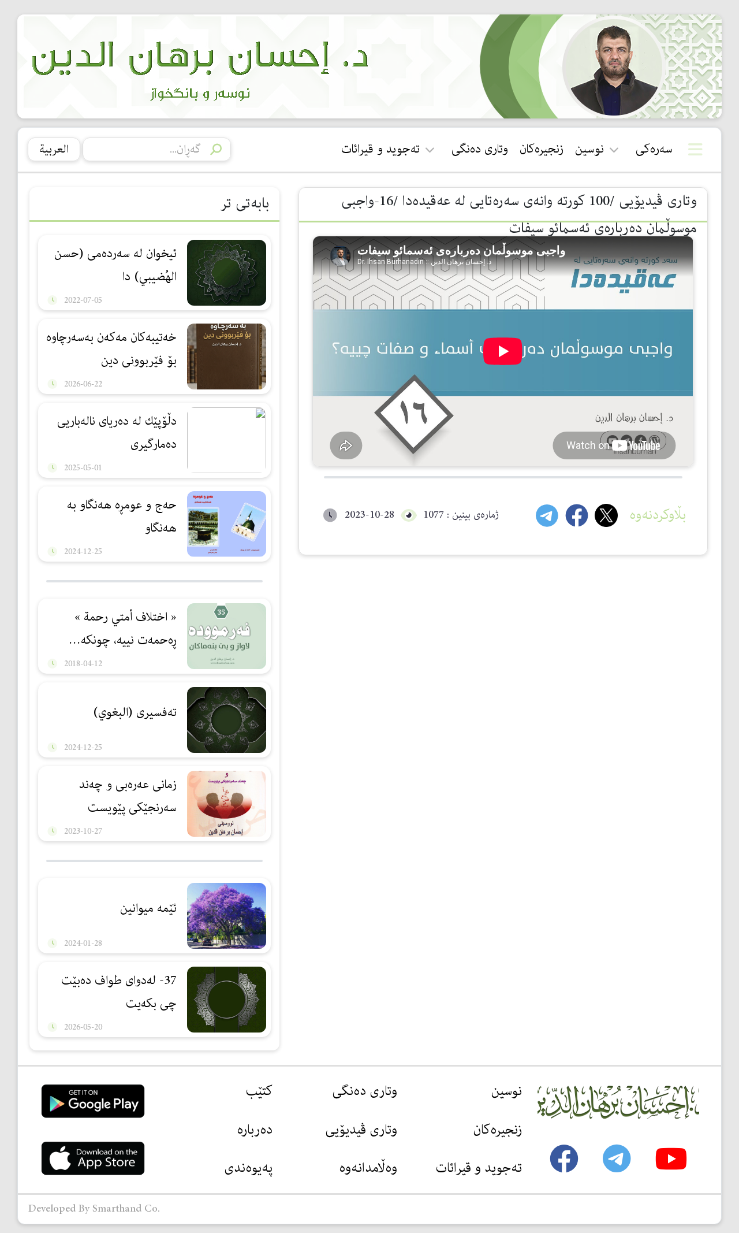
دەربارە (255, 1129)
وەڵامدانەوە (368, 1167)
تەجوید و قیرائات (380, 149)
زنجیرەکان (541, 149)
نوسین (589, 149)
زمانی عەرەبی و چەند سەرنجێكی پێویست (128, 796)
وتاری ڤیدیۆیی (361, 1129)
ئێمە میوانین (148, 908)
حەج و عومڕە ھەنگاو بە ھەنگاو (122, 516)
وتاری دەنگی (479, 149)
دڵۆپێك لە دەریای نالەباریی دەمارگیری (117, 433)
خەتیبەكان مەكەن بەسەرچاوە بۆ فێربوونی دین (111, 349)
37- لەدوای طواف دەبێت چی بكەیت (119, 992)
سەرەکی (654, 149)
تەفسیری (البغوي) (135, 712)
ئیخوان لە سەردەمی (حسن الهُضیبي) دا (115, 265)
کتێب (259, 1090)
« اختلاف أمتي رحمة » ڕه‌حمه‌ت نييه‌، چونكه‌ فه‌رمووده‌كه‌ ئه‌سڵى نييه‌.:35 (115, 630)
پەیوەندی (248, 1167)
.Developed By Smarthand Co (94, 1209)
